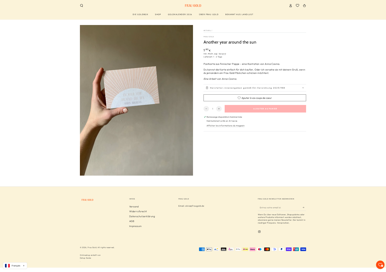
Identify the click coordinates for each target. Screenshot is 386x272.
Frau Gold (209, 37)
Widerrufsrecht (138, 211)
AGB (131, 221)
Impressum (135, 226)
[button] (81, 5)
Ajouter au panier (265, 109)
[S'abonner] (304, 207)
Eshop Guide (85, 258)
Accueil (207, 30)
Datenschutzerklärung (142, 216)
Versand (222, 54)
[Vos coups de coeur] (297, 5)
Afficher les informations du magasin (226, 125)
